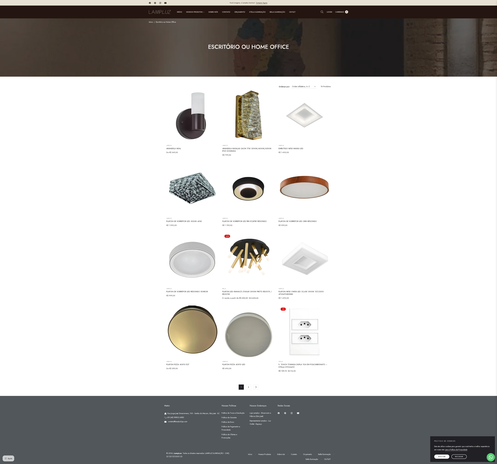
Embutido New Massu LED (291, 148)
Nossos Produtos (264, 454)
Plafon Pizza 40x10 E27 (177, 364)
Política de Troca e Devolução (233, 413)
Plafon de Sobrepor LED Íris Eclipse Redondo (244, 221)
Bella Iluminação (312, 459)
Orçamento (307, 454)
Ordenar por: (284, 86)
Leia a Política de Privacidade (456, 449)
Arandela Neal (173, 148)
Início (151, 22)
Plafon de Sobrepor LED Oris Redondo (298, 221)
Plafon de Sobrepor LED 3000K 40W (184, 221)
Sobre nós (281, 454)
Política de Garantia (229, 417)
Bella (224, 289)
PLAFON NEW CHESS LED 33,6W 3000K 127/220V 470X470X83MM (301, 292)
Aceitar (441, 456)
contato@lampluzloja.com (177, 421)
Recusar (459, 456)
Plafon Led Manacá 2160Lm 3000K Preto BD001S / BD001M (247, 292)
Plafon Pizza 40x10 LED (233, 364)
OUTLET (327, 459)
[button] (322, 11)
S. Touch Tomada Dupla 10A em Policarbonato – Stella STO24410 (303, 365)
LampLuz (169, 145)
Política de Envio (228, 422)
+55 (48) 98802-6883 (175, 417)
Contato (294, 454)
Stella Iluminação (324, 454)
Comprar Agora (261, 3)
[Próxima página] (255, 387)
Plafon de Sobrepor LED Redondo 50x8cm (187, 291)
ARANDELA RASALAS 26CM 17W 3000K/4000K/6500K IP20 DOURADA (246, 149)
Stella (281, 362)
